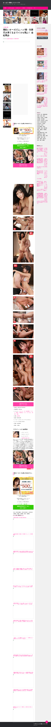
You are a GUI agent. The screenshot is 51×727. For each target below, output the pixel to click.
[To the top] (46, 722)
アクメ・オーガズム (27, 412)
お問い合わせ (35, 725)
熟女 (46, 135)
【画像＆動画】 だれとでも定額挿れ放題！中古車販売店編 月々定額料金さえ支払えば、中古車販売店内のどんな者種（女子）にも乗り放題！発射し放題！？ (23, 690)
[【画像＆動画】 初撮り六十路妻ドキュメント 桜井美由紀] (23, 543)
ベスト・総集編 (40, 126)
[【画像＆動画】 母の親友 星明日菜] (23, 525)
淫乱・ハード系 (40, 135)
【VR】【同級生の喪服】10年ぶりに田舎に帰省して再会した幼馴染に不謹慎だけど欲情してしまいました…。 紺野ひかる (23, 569)
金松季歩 (28, 513)
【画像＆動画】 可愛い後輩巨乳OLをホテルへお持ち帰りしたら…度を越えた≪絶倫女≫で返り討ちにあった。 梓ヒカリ (23, 621)
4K (24, 411)
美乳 (38, 138)
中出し (44, 126)
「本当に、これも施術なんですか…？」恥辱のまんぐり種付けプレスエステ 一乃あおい (23, 638)
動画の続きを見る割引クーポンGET (23, 165)
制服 (38, 129)
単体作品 (21, 412)
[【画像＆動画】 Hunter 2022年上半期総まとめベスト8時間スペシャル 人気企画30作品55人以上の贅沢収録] (23, 560)
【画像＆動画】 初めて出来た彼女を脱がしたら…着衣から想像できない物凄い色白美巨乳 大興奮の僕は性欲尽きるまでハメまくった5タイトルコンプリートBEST (23, 655)
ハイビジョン (21, 411)
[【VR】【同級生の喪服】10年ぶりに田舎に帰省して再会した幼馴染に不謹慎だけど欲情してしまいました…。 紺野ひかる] (23, 577)
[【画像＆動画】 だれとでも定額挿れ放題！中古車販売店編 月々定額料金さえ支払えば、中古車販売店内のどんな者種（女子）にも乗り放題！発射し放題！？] (23, 698)
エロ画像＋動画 (5, 27)
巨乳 (46, 132)
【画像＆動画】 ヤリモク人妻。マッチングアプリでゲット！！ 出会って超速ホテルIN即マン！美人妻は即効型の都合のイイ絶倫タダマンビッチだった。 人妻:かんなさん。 (23, 603)
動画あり (41, 129)
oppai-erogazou (10, 38)
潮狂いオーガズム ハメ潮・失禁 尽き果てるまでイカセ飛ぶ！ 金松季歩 (18, 33)
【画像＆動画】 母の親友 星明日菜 (19, 517)
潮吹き (18, 513)
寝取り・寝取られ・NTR (41, 132)
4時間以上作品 (45, 114)
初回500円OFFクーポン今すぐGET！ (23, 146)
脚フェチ (44, 138)
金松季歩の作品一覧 (25, 438)
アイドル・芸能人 (18, 512)
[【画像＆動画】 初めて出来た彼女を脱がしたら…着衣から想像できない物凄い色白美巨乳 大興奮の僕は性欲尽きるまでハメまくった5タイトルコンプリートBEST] (23, 664)
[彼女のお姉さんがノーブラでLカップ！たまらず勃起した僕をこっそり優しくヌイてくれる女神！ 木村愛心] (23, 594)
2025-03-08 (16, 38)
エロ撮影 (46, 117)
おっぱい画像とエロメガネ (11, 2)
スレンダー (42, 120)
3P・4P (39, 114)
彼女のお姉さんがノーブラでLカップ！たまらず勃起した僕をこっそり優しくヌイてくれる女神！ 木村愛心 (23, 586)
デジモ (46, 120)
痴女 (18, 414)
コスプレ (39, 120)
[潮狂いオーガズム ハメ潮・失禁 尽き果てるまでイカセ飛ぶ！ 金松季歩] (18, 61)
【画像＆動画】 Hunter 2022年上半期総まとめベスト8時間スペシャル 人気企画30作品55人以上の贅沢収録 (23, 552)
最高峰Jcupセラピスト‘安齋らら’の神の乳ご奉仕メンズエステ (23, 707)
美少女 (41, 138)
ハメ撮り (43, 123)
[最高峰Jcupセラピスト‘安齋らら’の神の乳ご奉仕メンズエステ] (23, 716)
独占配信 (28, 411)
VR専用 (39, 117)
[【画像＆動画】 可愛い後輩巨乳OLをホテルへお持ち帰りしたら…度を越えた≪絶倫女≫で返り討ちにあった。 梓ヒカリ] (23, 629)
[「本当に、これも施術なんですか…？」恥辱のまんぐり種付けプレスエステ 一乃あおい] (23, 646)
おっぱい (42, 117)
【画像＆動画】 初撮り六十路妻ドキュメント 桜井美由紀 (23, 534)
